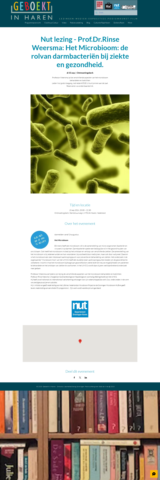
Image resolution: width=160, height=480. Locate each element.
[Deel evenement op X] (80, 378)
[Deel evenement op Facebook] (74, 378)
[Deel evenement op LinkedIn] (86, 378)
